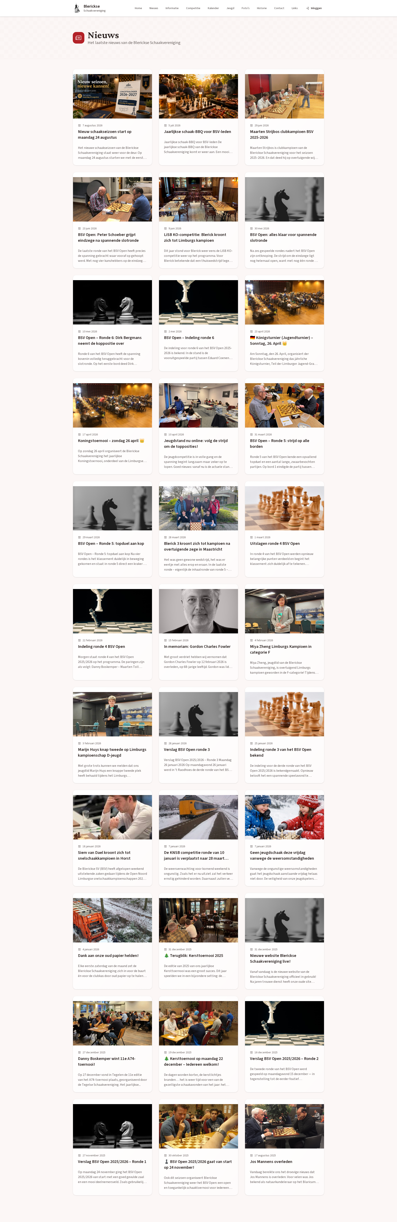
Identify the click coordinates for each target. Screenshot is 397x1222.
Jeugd (230, 8)
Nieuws (153, 8)
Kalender (213, 8)
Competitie (193, 8)
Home (138, 8)
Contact (279, 8)
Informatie (172, 8)
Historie (262, 8)
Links (295, 8)
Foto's (246, 8)
